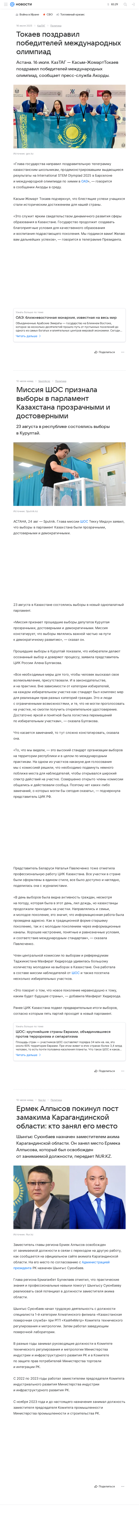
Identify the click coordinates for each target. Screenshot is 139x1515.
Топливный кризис (72, 14)
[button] (69, 117)
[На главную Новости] (23, 4)
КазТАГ (41, 25)
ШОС (84, 521)
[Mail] (12, 4)
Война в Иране (29, 14)
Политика (55, 25)
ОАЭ (84, 181)
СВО (50, 14)
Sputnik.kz (44, 381)
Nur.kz (42, 1099)
